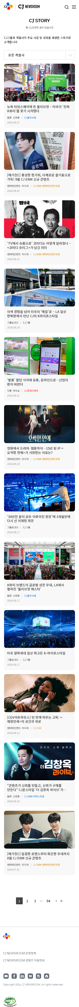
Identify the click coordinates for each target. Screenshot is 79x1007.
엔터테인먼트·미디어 (18, 185)
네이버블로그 (30, 976)
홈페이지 (47, 976)
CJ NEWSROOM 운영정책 (19, 953)
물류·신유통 (13, 117)
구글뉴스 (38, 976)
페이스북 (14, 976)
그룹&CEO (12, 322)
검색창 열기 (66, 7)
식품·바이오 (13, 390)
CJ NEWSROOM (8, 6)
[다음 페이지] (56, 901)
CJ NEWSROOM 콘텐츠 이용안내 (24, 960)
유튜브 (6, 976)
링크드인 (22, 976)
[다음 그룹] (61, 901)
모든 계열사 (16, 54)
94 (48, 900)
